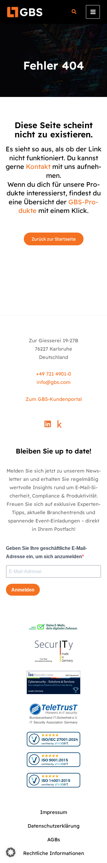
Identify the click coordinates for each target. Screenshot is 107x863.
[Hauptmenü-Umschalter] (93, 12)
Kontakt (38, 166)
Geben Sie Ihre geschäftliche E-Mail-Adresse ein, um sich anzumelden (46, 552)
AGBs (53, 839)
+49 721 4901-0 (53, 374)
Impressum (53, 812)
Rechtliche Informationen (53, 853)
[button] (74, 12)
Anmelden (22, 589)
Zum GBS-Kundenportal (54, 399)
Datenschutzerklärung (54, 826)
